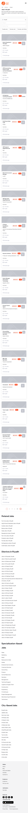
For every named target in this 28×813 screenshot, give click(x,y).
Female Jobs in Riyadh (7, 541)
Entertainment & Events (7, 665)
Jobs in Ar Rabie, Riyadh (7, 637)
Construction (5, 687)
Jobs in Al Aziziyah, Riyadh (8, 613)
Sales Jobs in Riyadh (6, 531)
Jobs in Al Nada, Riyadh (7, 566)
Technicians (5, 699)
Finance (3, 672)
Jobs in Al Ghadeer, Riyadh (8, 620)
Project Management (7, 694)
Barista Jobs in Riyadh (7, 528)
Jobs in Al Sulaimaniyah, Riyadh (9, 600)
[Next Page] (21, 509)
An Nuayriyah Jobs (6, 742)
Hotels (3, 662)
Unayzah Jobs (5, 737)
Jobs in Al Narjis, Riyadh (7, 632)
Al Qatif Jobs (5, 732)
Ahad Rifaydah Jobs (6, 730)
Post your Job (5, 783)
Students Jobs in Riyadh (7, 538)
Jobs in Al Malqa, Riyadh (7, 591)
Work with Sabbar (6, 770)
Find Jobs (5, 790)
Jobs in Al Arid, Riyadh (7, 618)
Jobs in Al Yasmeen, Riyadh (8, 628)
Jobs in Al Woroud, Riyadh (8, 574)
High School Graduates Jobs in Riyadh (11, 523)
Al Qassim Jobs (5, 720)
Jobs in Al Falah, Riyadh (7, 623)
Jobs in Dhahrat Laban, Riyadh (9, 630)
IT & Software (5, 692)
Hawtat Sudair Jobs (6, 745)
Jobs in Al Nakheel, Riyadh (8, 576)
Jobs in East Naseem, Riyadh (8, 605)
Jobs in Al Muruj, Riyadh (7, 603)
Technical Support (6, 682)
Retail (3, 657)
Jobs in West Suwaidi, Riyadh (9, 559)
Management (5, 680)
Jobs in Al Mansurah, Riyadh (8, 561)
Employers (5, 781)
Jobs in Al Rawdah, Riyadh (8, 556)
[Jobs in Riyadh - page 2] (21, 509)
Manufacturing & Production (8, 697)
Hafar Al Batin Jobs (6, 727)
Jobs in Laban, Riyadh (7, 598)
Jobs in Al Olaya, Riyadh (7, 595)
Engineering (4, 689)
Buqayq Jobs (5, 752)
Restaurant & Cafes (6, 660)
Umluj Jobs (4, 757)
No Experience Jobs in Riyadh (9, 543)
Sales (3, 652)
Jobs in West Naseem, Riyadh (9, 635)
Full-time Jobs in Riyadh (7, 521)
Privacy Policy (5, 809)
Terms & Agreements (13, 809)
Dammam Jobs (5, 715)
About (4, 766)
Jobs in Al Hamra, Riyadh (8, 583)
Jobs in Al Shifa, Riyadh (7, 571)
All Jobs (6, 7)
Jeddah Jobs (5, 713)
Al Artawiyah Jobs (6, 747)
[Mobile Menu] (25, 3)
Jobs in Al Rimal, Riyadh (7, 593)
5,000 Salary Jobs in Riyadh (8, 546)
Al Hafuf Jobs (5, 722)
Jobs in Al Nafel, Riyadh (7, 610)
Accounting (4, 670)
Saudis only (5, 29)
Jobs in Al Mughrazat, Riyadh (8, 625)
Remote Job (12, 29)
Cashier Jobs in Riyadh (7, 526)
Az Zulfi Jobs (5, 755)
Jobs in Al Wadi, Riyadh (7, 608)
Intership (4, 772)
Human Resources (6, 675)
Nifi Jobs (4, 740)
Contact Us (5, 774)
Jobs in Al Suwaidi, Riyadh (8, 564)
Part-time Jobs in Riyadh (7, 536)
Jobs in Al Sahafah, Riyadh (8, 615)
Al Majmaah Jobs (6, 725)
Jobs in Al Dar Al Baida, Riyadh (9, 586)
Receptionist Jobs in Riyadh (8, 533)
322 (17, 509)
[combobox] (15, 23)
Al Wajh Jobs (5, 750)
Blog (4, 768)
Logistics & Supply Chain (8, 684)
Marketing (4, 655)
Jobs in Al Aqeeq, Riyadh (7, 569)
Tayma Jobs (4, 735)
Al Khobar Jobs (5, 718)
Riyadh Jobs (4, 710)
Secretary (4, 677)
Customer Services (6, 667)
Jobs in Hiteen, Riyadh (7, 588)
